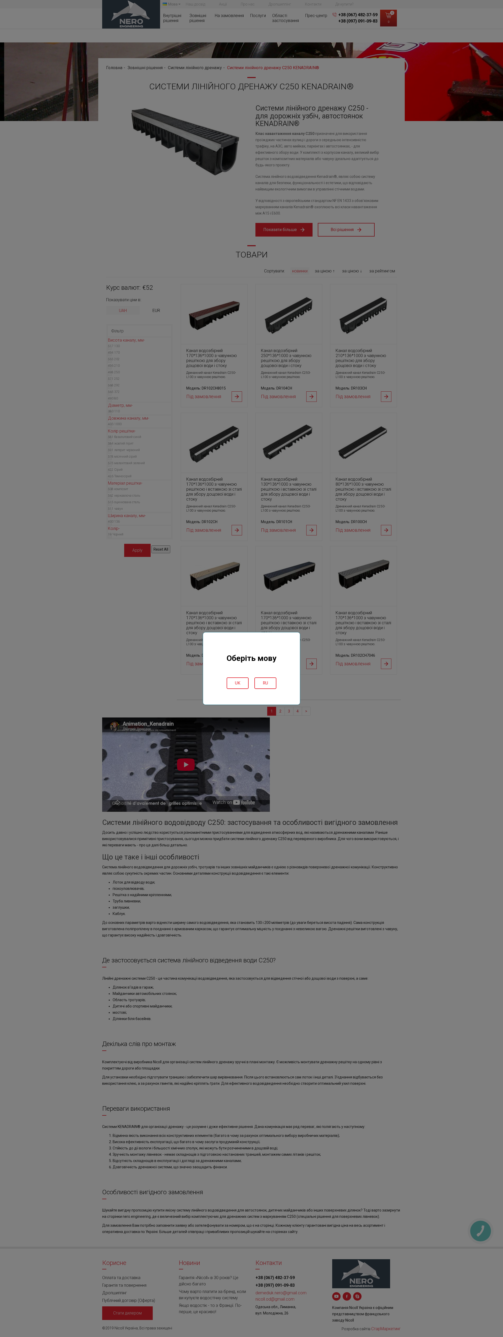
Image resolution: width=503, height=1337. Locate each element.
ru (265, 683)
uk (237, 683)
